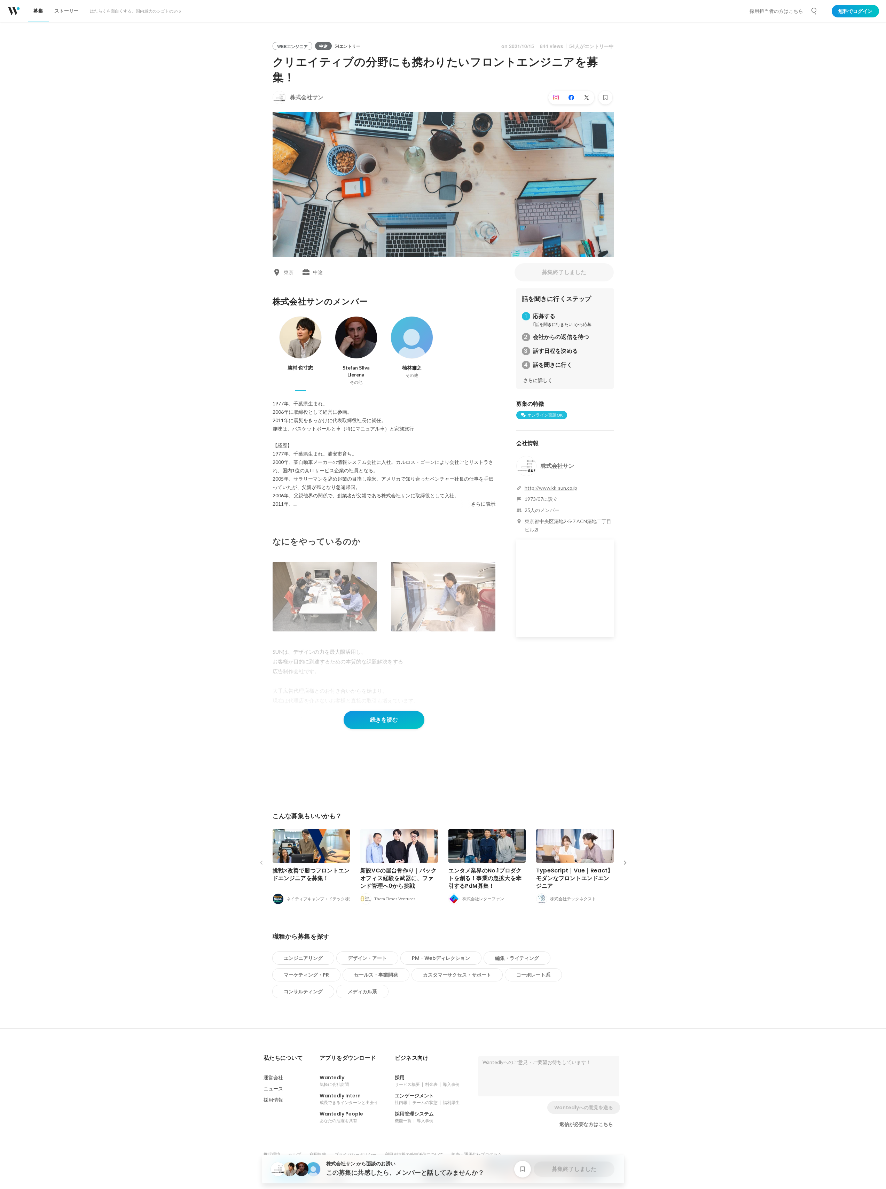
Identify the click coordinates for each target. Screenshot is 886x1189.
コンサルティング (303, 991)
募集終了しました (564, 272)
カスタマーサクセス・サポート (457, 974)
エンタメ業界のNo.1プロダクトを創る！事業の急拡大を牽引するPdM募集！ (485, 878)
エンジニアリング (303, 958)
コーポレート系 (533, 974)
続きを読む (384, 720)
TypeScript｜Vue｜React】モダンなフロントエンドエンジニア (574, 878)
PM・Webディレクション (441, 958)
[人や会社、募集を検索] (814, 11)
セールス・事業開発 (376, 974)
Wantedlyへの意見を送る (583, 1107)
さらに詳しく (537, 380)
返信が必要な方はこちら (586, 1124)
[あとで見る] (605, 97)
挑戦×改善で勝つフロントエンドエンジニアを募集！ (311, 874)
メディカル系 (362, 991)
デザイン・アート (367, 958)
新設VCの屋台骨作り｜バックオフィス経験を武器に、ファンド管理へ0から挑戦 (398, 878)
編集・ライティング (517, 958)
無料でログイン (855, 11)
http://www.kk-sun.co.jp (551, 488)
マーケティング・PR (306, 974)
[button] (283, 1058)
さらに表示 (483, 503)
